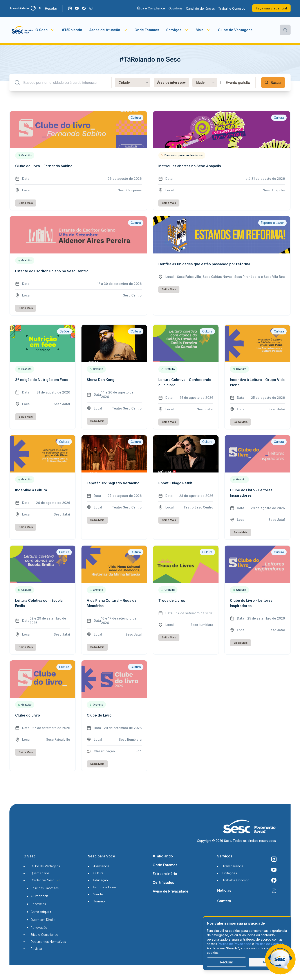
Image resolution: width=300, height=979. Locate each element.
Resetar (51, 8)
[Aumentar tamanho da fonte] (40, 8)
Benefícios (38, 904)
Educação (100, 880)
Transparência (232, 866)
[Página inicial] (22, 30)
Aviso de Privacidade (170, 891)
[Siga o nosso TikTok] (91, 8)
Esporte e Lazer (104, 887)
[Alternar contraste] (33, 8)
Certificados (163, 882)
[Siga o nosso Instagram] (70, 8)
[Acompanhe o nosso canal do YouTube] (77, 8)
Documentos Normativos (48, 941)
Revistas (37, 948)
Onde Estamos (146, 30)
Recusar (226, 962)
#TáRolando (72, 30)
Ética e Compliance (151, 8)
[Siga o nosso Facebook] (84, 8)
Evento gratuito (238, 82)
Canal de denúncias (200, 8)
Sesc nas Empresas (45, 888)
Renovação (39, 927)
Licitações (229, 873)
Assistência (101, 866)
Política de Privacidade (234, 944)
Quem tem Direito (43, 920)
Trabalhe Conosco (231, 8)
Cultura (98, 873)
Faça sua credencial (271, 8)
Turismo (99, 901)
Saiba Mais (26, 203)
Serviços (224, 856)
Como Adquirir (41, 912)
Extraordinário (165, 873)
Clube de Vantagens (235, 30)
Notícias (224, 890)
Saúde (98, 894)
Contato (224, 901)
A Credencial (40, 896)
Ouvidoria (175, 8)
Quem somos (40, 873)
